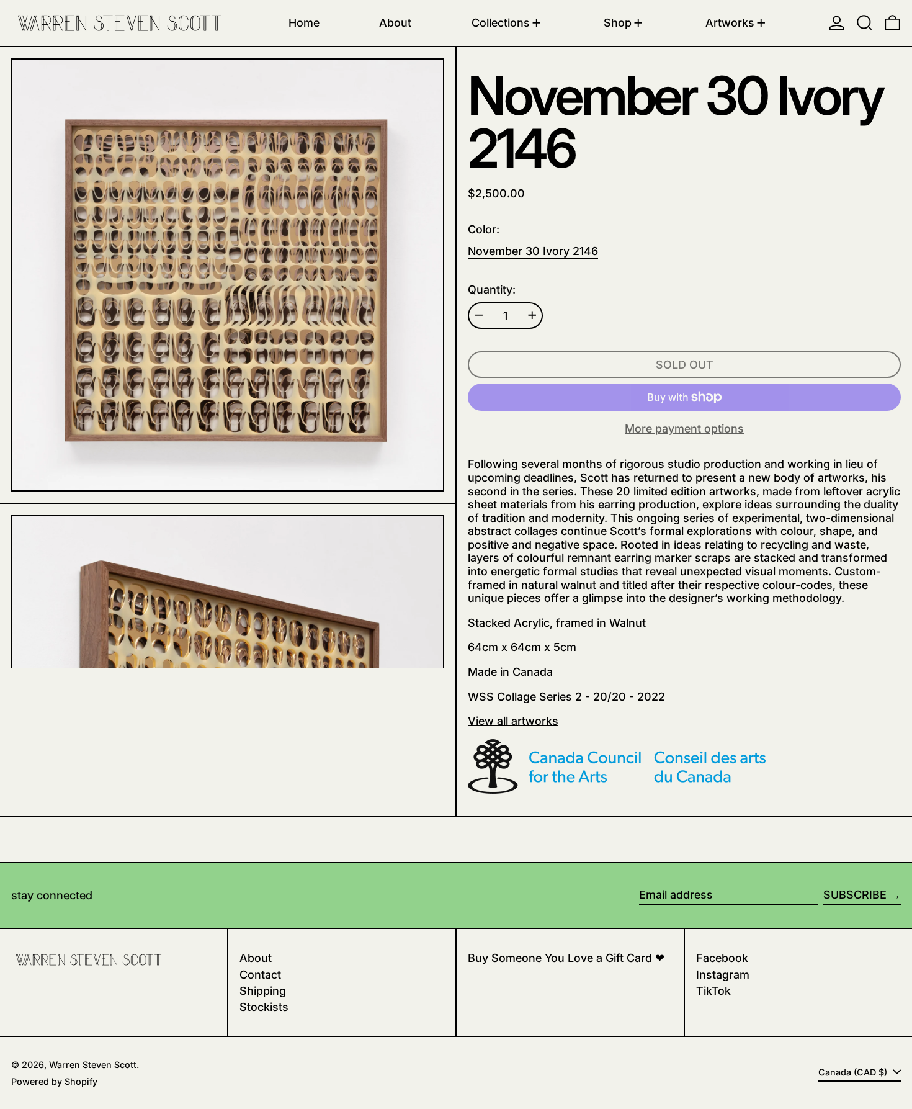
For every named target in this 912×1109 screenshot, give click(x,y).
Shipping (262, 990)
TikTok (713, 990)
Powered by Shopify (54, 1081)
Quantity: (492, 289)
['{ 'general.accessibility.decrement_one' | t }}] (479, 315)
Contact (260, 974)
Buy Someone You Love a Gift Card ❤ (566, 957)
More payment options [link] (684, 428)
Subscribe (855, 894)
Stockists (263, 1006)
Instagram (722, 974)
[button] (864, 23)
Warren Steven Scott (92, 1064)
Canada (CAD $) (854, 1072)
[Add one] (532, 315)
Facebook (722, 957)
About (255, 957)
